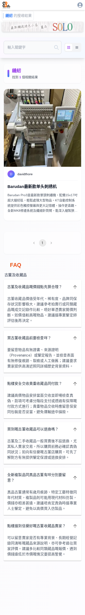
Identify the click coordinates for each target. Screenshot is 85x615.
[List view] (76, 47)
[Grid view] (68, 47)
